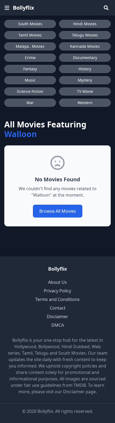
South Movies (30, 23)
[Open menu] (7, 7)
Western (85, 102)
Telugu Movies (85, 35)
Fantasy (30, 68)
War (30, 102)
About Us (57, 282)
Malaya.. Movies (30, 46)
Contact (58, 308)
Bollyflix (23, 7)
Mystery (85, 80)
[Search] (106, 7)
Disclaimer (57, 316)
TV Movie (85, 91)
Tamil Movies (30, 35)
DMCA (57, 325)
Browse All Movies (57, 211)
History (85, 68)
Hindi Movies (85, 23)
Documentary (85, 57)
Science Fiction (30, 91)
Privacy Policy (57, 291)
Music (30, 80)
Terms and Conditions (57, 299)
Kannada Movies (85, 46)
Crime (30, 57)
